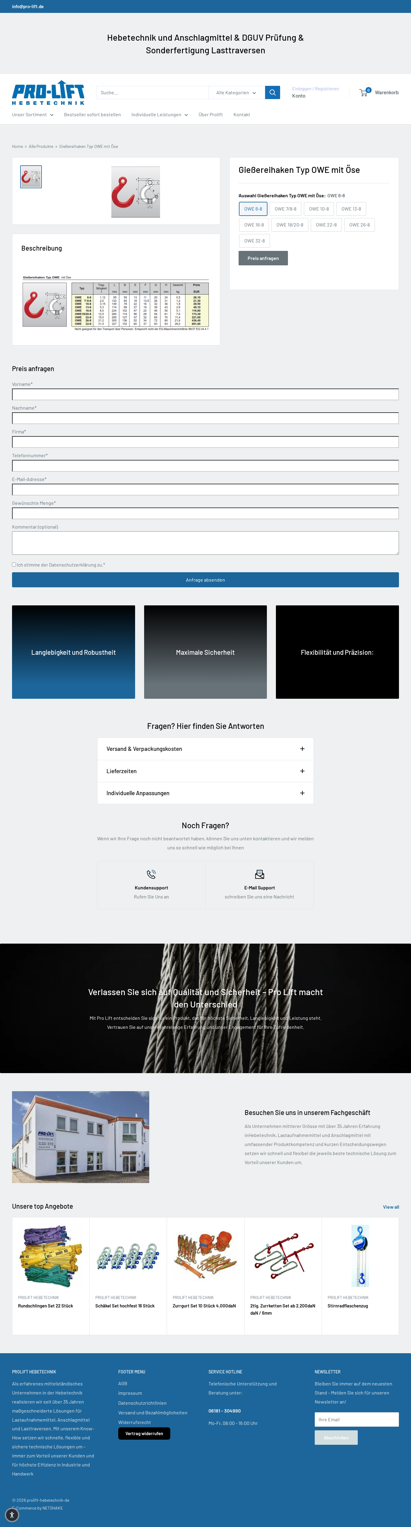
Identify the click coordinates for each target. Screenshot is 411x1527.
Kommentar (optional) (35, 526)
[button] (12, 1515)
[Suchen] (272, 92)
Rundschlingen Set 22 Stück (45, 1306)
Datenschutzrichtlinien (142, 1403)
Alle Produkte (41, 146)
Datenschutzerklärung (72, 564)
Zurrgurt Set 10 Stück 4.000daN (204, 1306)
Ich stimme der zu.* (60, 564)
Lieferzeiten (122, 770)
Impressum (130, 1393)
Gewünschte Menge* (34, 503)
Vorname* (22, 384)
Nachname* (24, 408)
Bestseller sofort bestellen (92, 114)
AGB (122, 1383)
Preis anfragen (263, 258)
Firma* (19, 431)
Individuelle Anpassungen (138, 792)
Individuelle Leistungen (156, 114)
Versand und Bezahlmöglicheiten (152, 1412)
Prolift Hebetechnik (38, 1297)
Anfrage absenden (205, 579)
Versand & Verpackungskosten (144, 748)
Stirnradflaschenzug (348, 1306)
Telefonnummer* (30, 455)
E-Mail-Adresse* (29, 479)
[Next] (399, 1276)
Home (17, 146)
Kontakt (241, 114)
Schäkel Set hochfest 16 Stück (125, 1306)
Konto (298, 95)
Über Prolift (211, 114)
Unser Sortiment (29, 114)
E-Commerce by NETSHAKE (37, 1507)
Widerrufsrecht (134, 1422)
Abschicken (336, 1437)
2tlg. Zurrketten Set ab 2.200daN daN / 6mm (282, 1309)
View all (391, 1207)
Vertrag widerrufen (144, 1433)
